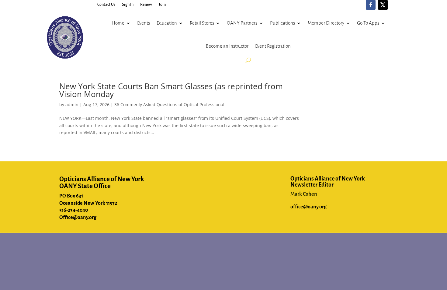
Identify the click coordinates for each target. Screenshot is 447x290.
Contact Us (106, 4)
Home (118, 22)
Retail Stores (202, 22)
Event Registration (273, 46)
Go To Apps (368, 22)
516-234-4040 (73, 210)
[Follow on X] (383, 5)
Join (162, 4)
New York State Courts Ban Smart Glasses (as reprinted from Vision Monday (171, 90)
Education (167, 22)
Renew (146, 4)
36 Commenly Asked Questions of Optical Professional (169, 104)
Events (143, 22)
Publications (282, 22)
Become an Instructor (227, 46)
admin (71, 104)
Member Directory (326, 22)
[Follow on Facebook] (371, 5)
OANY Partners (242, 22)
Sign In (127, 4)
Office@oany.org (77, 217)
